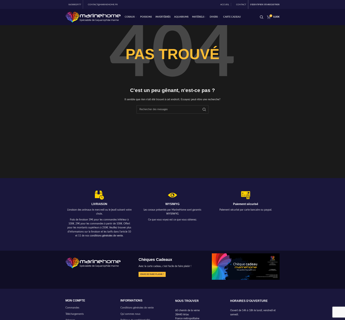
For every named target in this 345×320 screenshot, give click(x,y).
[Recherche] (261, 17)
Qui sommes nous (130, 314)
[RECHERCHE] (204, 109)
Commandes (72, 308)
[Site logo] (93, 17)
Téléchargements (74, 314)
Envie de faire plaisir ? (152, 274)
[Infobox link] (99, 214)
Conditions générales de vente (137, 308)
